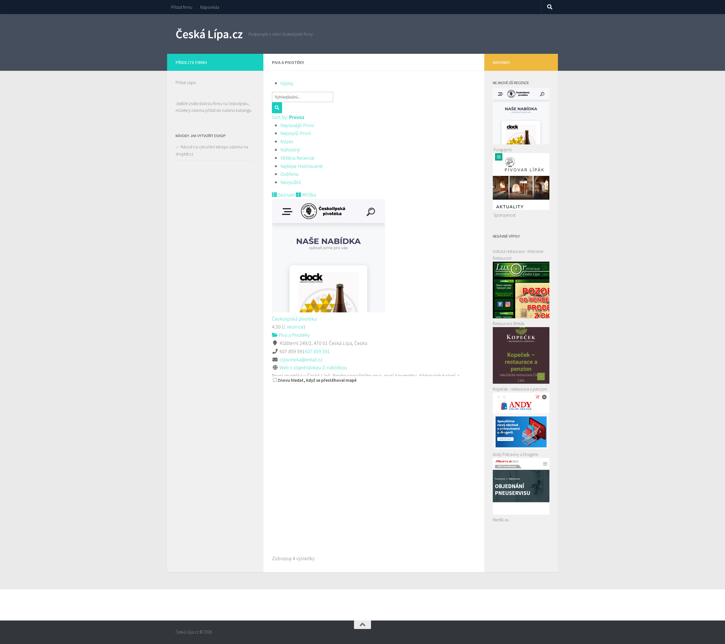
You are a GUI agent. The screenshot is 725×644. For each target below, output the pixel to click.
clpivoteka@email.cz (301, 359)
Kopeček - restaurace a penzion (520, 389)
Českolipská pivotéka (294, 318)
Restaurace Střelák (508, 323)
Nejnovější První (297, 125)
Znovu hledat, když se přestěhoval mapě (317, 380)
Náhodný (290, 149)
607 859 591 (317, 351)
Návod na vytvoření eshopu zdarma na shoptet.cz (212, 150)
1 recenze (293, 326)
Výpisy (286, 83)
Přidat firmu (181, 7)
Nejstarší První (295, 133)
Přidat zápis (186, 82)
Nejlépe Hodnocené (301, 166)
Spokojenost (504, 215)
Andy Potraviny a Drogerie (515, 454)
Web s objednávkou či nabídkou (313, 367)
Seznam (286, 194)
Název (286, 141)
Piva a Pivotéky (294, 335)
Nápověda (209, 7)
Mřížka (308, 194)
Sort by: (288, 117)
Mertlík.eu (501, 520)
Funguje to (503, 149)
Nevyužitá (290, 182)
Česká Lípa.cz (209, 34)
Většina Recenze (297, 158)
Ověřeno (289, 174)
